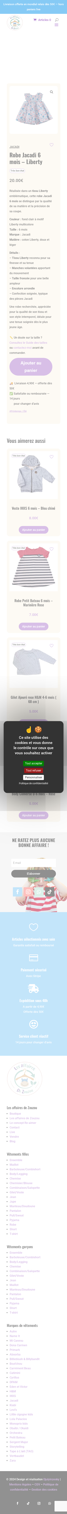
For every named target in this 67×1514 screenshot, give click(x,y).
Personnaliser (33, 777)
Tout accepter (33, 763)
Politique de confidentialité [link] (33, 783)
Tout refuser (33, 770)
